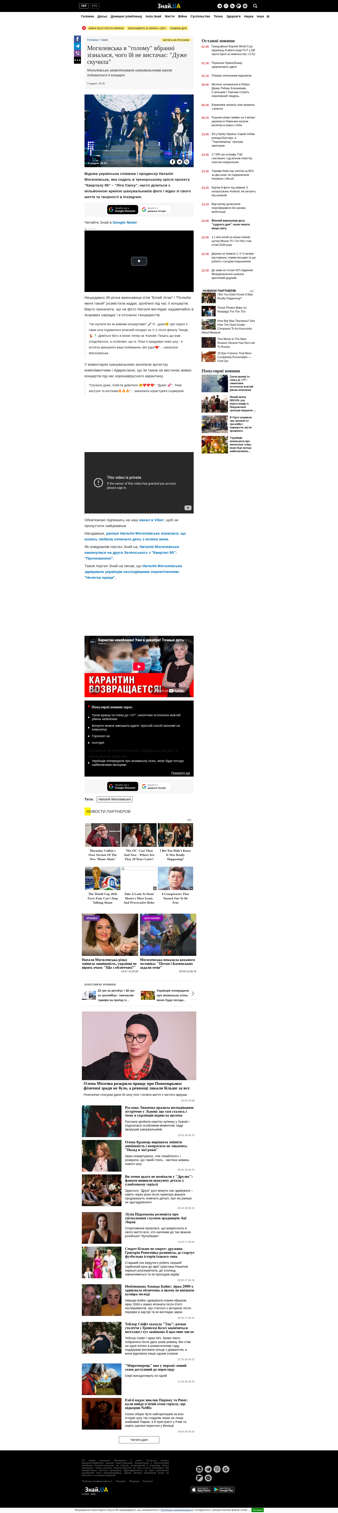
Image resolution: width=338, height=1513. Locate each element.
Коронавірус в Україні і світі (147, 28)
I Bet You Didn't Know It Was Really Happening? (175, 855)
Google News (124, 222)
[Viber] (226, 6)
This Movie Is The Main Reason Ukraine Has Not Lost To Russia (236, 343)
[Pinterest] (245, 6)
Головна (87, 16)
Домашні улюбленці (126, 16)
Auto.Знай (153, 16)
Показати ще (180, 773)
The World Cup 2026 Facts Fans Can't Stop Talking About (103, 898)
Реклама (121, 1481)
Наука (248, 16)
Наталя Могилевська (114, 799)
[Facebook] (77, 39)
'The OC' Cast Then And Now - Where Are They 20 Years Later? (139, 855)
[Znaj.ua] (169, 6)
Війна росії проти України (106, 28)
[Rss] (232, 6)
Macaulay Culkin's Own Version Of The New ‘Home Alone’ (103, 855)
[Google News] (225, 1469)
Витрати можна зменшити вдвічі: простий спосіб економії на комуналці (136, 727)
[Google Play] (223, 1489)
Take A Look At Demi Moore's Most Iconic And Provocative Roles (139, 898)
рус (95, 5)
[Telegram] (219, 6)
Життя (170, 16)
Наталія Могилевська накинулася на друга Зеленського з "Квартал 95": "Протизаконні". (131, 552)
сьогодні (98, 742)
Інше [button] (261, 16)
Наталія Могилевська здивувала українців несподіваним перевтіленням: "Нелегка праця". (133, 571)
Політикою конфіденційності (177, 1509)
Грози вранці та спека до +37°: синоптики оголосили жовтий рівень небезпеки (136, 717)
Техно (218, 16)
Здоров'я (233, 16)
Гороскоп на (101, 736)
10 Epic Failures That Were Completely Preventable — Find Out (234, 357)
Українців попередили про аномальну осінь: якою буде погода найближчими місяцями (138, 763)
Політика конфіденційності (97, 1481)
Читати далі (139, 1440)
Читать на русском (176, 40)
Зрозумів (258, 1510)
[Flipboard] (238, 6)
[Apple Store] (201, 1489)
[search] (255, 6)
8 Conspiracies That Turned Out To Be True (175, 898)
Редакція (134, 1481)
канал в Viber (151, 520)
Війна (182, 16)
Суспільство (200, 16)
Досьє (102, 16)
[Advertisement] (139, 424)
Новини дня (178, 28)
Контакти (148, 1481)
